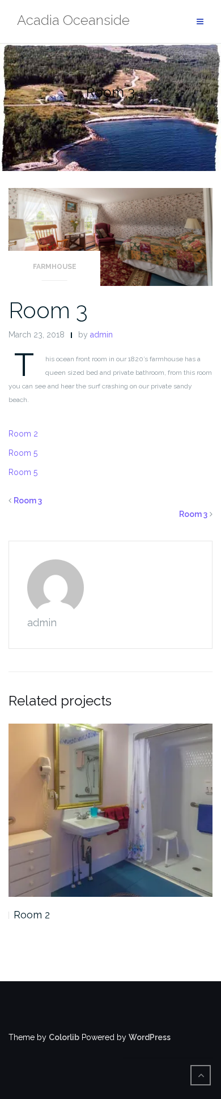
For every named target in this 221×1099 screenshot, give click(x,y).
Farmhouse (54, 267)
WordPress (150, 1037)
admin (101, 334)
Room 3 (48, 310)
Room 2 (23, 433)
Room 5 (22, 452)
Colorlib (64, 1037)
